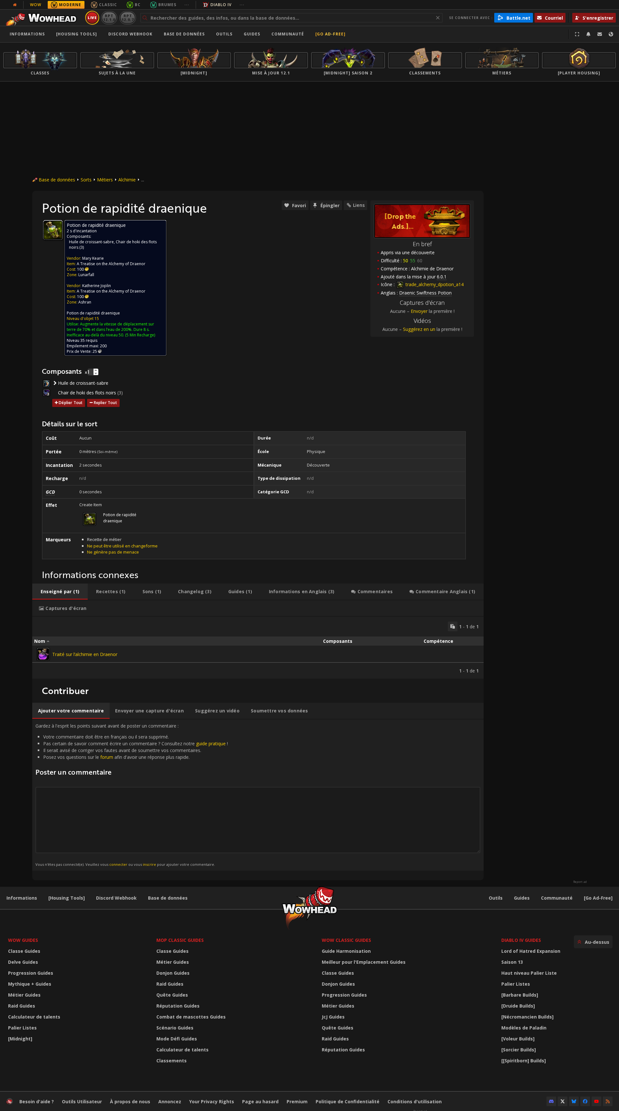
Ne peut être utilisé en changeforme (122, 546)
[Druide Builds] (518, 1006)
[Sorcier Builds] (518, 1050)
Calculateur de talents (34, 1017)
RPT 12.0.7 (127, 17)
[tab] (60, 592)
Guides (252, 34)
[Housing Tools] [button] (76, 34)
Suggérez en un (419, 329)
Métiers (105, 180)
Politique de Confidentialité (347, 1101)
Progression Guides (30, 973)
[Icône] (53, 230)
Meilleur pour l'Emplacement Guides (364, 962)
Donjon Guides (173, 973)
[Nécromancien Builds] (527, 1017)
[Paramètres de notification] (588, 34)
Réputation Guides (178, 1006)
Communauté (287, 34)
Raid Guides (21, 1006)
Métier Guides (24, 995)
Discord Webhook (130, 34)
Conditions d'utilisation (415, 1101)
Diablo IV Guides (521, 940)
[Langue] (611, 34)
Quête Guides (172, 995)
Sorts (86, 180)
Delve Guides (23, 962)
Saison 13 (512, 962)
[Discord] (551, 1101)
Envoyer (419, 311)
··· (186, 4)
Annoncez (169, 1101)
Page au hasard (260, 1101)
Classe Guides (24, 951)
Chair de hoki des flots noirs (87, 393)
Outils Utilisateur (82, 1101)
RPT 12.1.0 (109, 17)
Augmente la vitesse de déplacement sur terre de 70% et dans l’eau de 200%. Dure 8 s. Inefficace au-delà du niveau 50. (110, 329)
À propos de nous (130, 1101)
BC (138, 4)
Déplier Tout (71, 402)
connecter (118, 864)
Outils (496, 898)
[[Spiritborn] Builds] (523, 1061)
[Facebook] (585, 1101)
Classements (171, 1061)
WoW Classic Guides (346, 940)
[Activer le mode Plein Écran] (577, 34)
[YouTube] (596, 1101)
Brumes (167, 4)
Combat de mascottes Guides (191, 1017)
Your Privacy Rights (211, 1101)
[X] (562, 1101)
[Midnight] (20, 1039)
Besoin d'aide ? (36, 1101)
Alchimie (127, 180)
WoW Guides (23, 940)
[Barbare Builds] (519, 995)
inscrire (149, 864)
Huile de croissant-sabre (91, 242)
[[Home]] (43, 18)
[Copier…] (452, 626)
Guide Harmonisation (346, 951)
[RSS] (608, 1101)
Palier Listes (22, 1028)
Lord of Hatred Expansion (530, 951)
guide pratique (211, 743)
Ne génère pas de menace (113, 552)
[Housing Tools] (66, 898)
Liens (359, 205)
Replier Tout (105, 402)
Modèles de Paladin (523, 1028)
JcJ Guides (333, 1017)
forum (106, 757)
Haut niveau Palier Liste (529, 973)
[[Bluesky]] (574, 1101)
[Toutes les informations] (15, 5)
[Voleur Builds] (518, 1039)
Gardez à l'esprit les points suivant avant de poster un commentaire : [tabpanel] (131, 795)
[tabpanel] (258, 648)
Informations (27, 34)
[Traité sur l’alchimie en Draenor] (43, 654)
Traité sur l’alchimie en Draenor (84, 654)
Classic (108, 4)
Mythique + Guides (29, 984)
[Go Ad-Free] (330, 34)
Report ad (580, 882)
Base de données (184, 34)
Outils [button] (224, 34)
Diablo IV (221, 4)
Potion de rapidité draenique (93, 313)
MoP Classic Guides (180, 940)
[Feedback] (599, 34)
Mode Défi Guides (176, 1039)
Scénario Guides (174, 1028)
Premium (297, 1101)
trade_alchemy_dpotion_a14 (434, 284)
